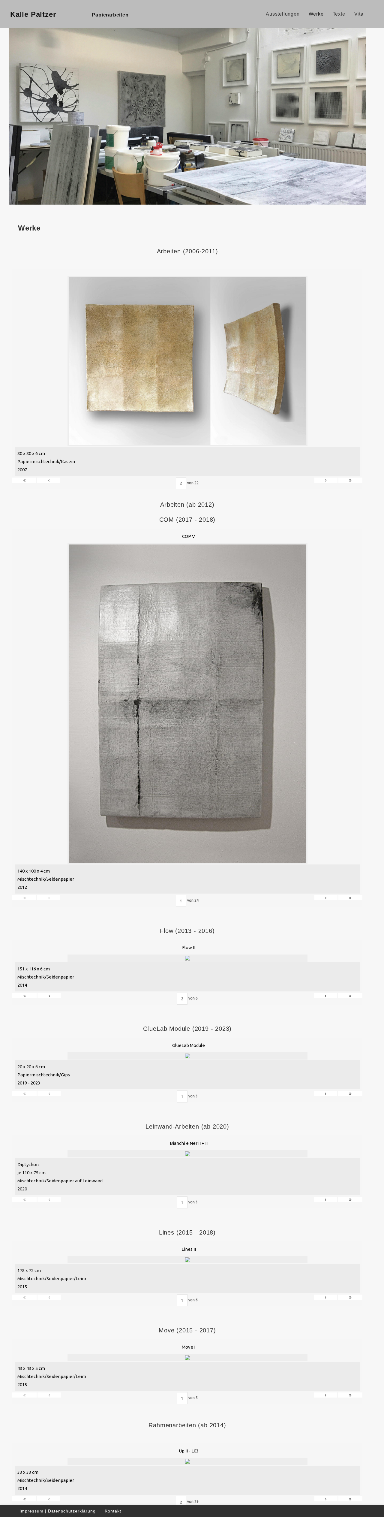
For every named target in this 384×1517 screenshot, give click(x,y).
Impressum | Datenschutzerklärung (58, 1511)
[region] (187, 115)
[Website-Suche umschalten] (374, 14)
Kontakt (113, 1511)
